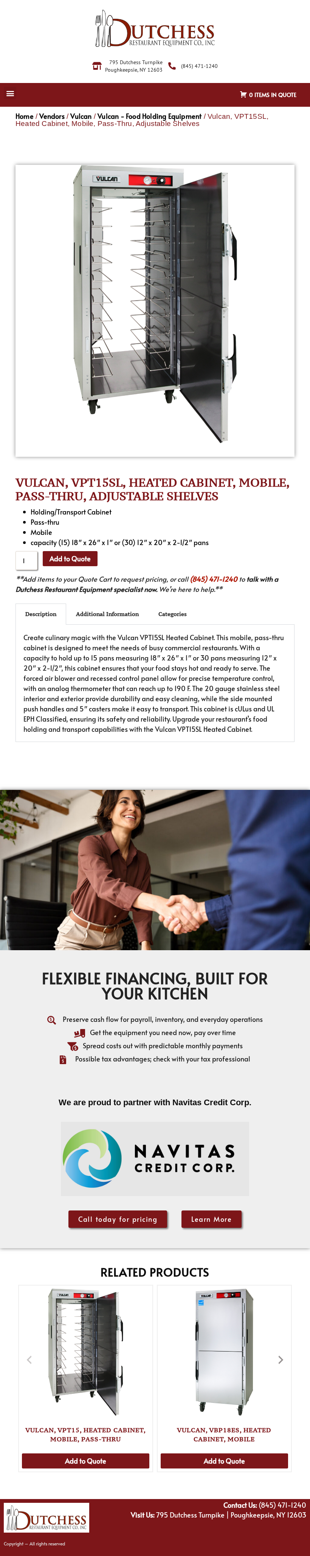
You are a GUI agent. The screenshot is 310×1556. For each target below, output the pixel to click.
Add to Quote (70, 558)
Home (25, 116)
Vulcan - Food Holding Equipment (150, 116)
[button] (10, 93)
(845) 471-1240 (213, 579)
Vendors (51, 116)
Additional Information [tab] (107, 613)
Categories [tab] (172, 613)
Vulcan (80, 116)
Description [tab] (40, 613)
